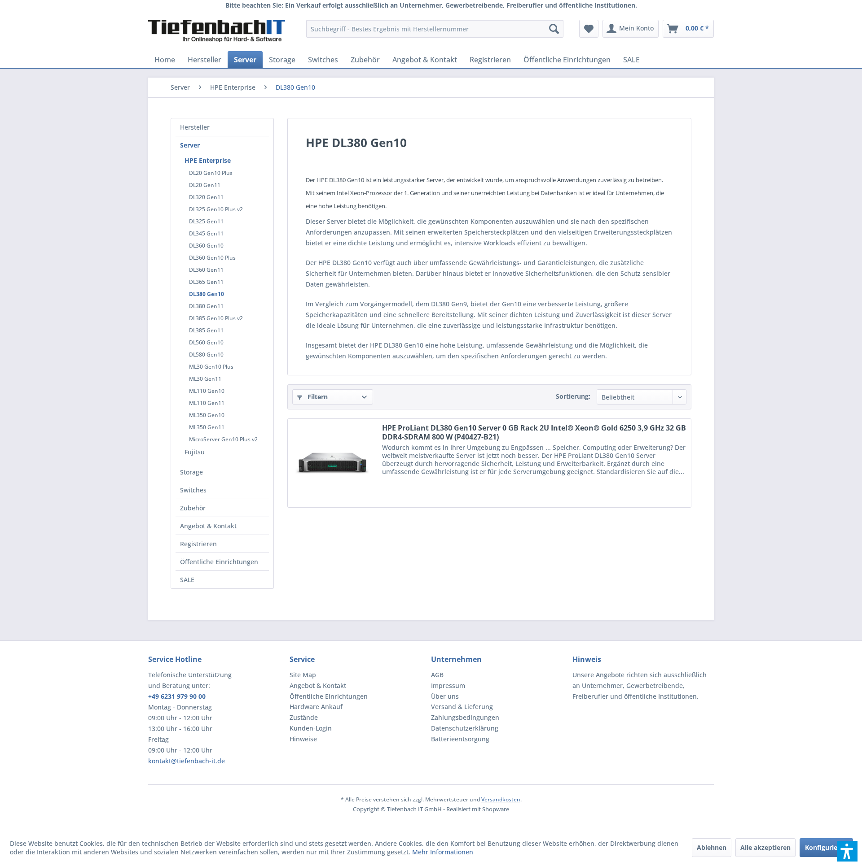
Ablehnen (711, 847)
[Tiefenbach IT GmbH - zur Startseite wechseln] (216, 31)
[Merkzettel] (588, 29)
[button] (847, 851)
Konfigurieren (826, 847)
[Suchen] (554, 29)
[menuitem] (434, 29)
